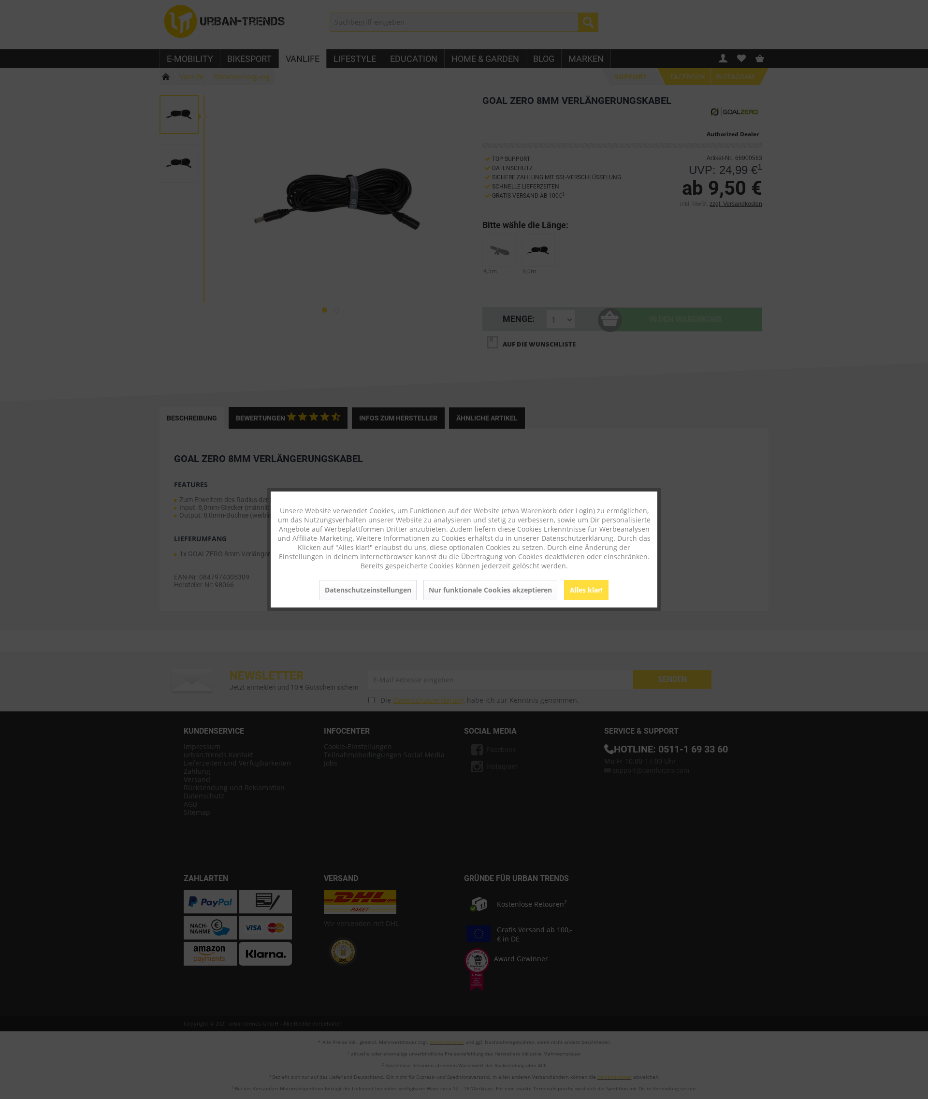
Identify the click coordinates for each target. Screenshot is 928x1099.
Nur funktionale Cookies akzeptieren (490, 589)
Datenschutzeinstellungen (368, 589)
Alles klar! (586, 589)
